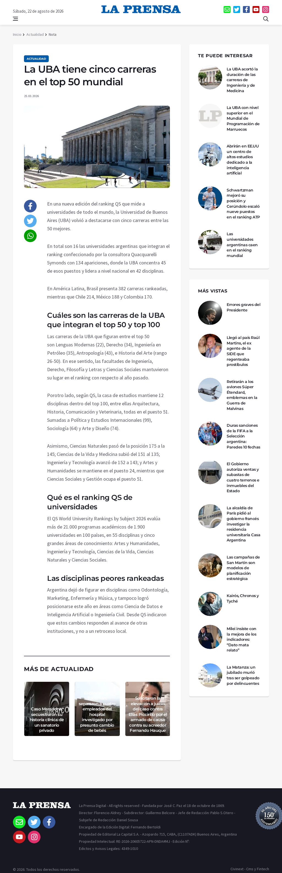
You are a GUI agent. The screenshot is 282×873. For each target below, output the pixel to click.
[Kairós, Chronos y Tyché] (210, 604)
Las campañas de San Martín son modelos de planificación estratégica (243, 568)
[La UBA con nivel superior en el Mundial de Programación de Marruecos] (210, 116)
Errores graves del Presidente (243, 307)
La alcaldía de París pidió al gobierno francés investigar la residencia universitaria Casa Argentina (243, 524)
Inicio (17, 34)
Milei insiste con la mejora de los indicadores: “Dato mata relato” (241, 639)
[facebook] (246, 9)
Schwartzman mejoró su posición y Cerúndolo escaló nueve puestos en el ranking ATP (243, 204)
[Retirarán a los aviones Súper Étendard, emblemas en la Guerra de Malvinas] (210, 390)
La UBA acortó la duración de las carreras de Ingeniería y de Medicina (242, 80)
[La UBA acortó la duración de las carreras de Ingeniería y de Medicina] (210, 77)
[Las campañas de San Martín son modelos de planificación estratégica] (210, 565)
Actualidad (35, 34)
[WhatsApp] (30, 235)
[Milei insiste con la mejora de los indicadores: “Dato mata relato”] (210, 637)
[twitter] (236, 9)
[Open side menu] (15, 18)
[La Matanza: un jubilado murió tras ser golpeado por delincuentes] (210, 675)
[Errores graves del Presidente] (210, 313)
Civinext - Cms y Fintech (250, 868)
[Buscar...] (265, 18)
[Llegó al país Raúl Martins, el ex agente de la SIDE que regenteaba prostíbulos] (210, 346)
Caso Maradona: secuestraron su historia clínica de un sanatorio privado (47, 719)
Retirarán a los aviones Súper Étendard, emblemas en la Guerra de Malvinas (242, 395)
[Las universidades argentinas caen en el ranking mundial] (210, 242)
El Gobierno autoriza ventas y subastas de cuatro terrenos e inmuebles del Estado (243, 477)
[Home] (42, 809)
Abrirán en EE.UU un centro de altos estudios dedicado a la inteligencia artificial (243, 160)
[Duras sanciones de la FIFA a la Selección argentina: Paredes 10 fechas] (210, 434)
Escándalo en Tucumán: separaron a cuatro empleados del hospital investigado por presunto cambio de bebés (97, 711)
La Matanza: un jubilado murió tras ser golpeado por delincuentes (243, 675)
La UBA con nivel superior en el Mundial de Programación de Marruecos (243, 118)
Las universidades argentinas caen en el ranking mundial (242, 244)
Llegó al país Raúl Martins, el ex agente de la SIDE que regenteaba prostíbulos (243, 351)
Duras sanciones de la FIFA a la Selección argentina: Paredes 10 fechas (243, 436)
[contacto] (227, 9)
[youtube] (256, 9)
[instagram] (265, 9)
